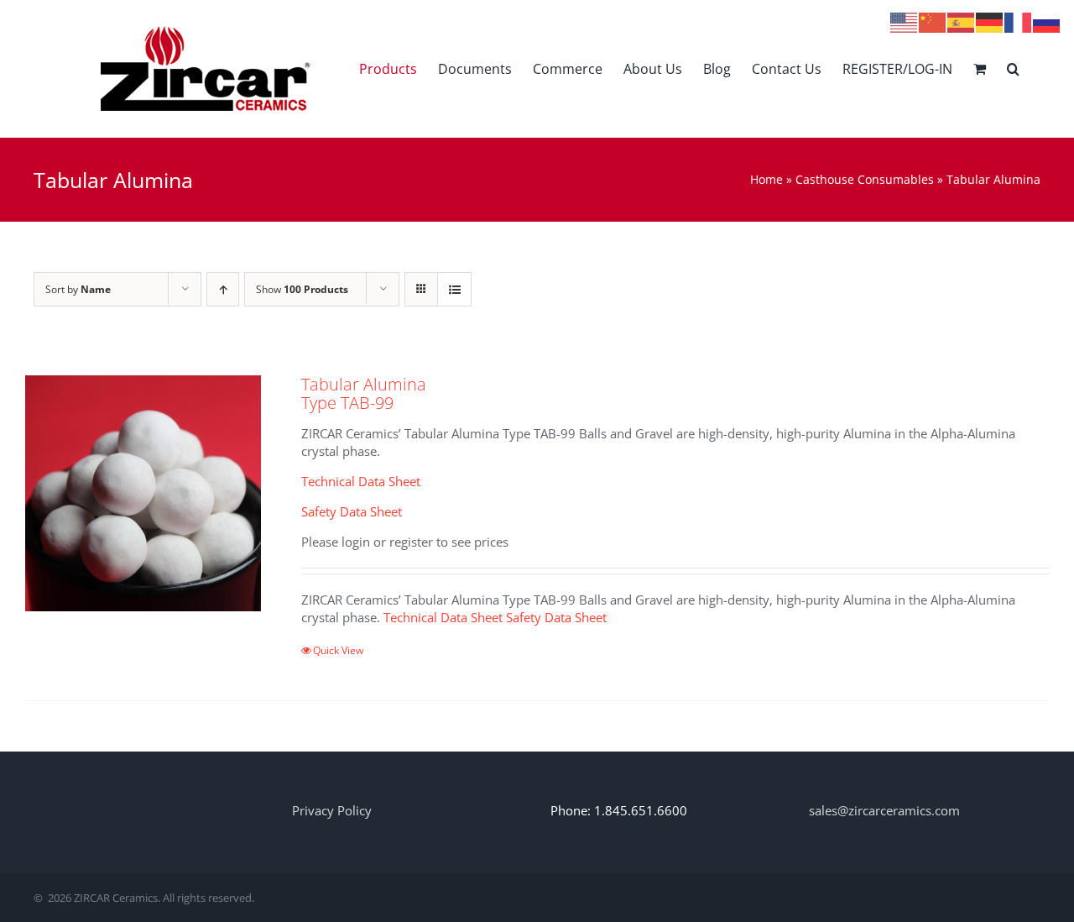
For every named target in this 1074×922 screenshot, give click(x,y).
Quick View (338, 650)
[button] (1013, 68)
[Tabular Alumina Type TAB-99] (143, 493)
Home (766, 179)
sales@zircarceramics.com (884, 810)
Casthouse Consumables (864, 179)
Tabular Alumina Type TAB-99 (363, 393)
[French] (1018, 21)
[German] (990, 21)
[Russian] (1047, 21)
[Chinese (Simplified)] (933, 21)
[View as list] (454, 289)
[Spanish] (961, 21)
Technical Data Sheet (360, 481)
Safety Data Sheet (351, 511)
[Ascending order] (222, 289)
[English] (904, 21)
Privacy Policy (332, 810)
